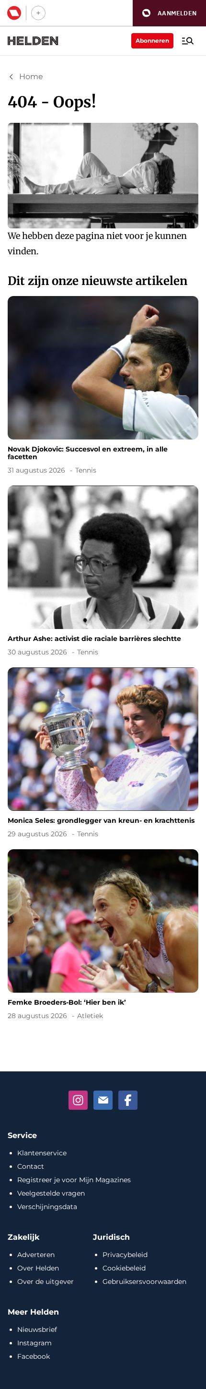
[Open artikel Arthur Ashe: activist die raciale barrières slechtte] (103, 573)
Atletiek (90, 1015)
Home (31, 76)
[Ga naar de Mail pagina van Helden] (103, 1100)
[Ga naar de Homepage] (33, 40)
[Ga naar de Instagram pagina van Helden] (78, 1100)
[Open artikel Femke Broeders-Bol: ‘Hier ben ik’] (103, 936)
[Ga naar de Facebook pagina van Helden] (127, 1100)
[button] (169, 13)
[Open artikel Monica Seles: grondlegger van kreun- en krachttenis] (103, 754)
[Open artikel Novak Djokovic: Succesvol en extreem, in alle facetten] (103, 387)
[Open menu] (187, 41)
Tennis (85, 470)
